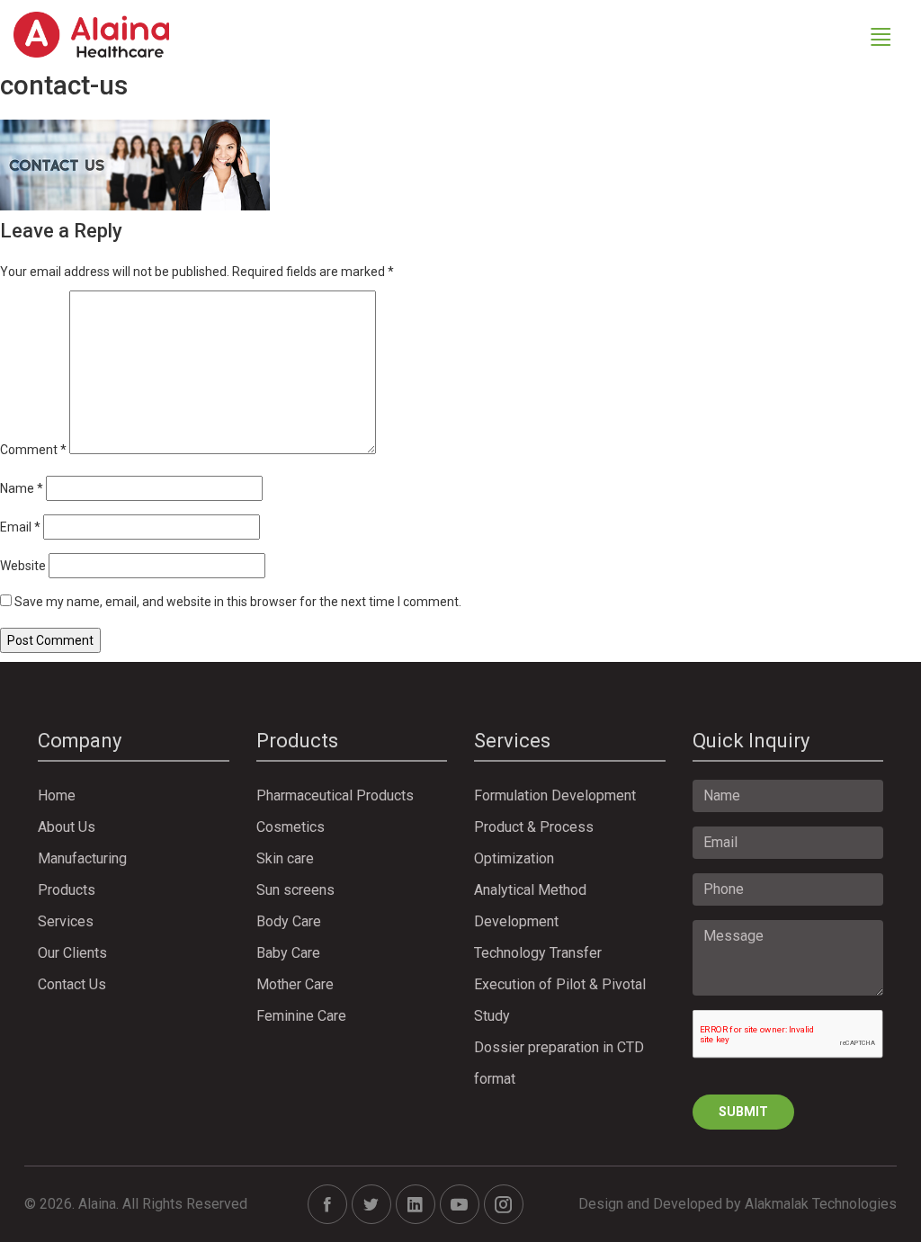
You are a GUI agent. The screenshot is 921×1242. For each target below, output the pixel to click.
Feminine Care (301, 1015)
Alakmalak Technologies (821, 1203)
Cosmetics (290, 826)
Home (57, 795)
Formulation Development (555, 795)
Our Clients (72, 952)
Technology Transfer (538, 952)
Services (66, 921)
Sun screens (295, 889)
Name (21, 488)
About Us (66, 826)
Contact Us (72, 984)
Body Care (288, 921)
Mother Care (295, 984)
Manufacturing (82, 858)
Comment (33, 449)
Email (20, 527)
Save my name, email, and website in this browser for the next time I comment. (237, 601)
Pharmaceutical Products (335, 795)
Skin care (285, 858)
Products (66, 889)
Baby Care (288, 952)
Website (23, 565)
